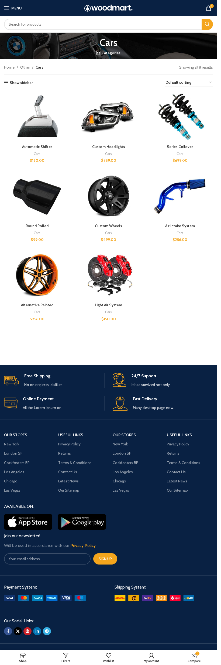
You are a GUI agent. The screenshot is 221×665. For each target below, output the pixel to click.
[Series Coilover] (180, 117)
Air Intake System (180, 225)
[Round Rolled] (37, 196)
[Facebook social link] (8, 631)
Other (25, 67)
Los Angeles (14, 471)
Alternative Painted (37, 305)
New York (11, 444)
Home (9, 67)
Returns (64, 453)
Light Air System (108, 305)
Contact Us (67, 471)
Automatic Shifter (37, 146)
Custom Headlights (108, 146)
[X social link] (18, 631)
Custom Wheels (108, 225)
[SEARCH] (207, 24)
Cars (37, 154)
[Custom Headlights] (108, 117)
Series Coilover (180, 146)
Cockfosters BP (17, 462)
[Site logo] (108, 7)
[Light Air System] (108, 275)
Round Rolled (37, 225)
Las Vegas (12, 490)
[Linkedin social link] (37, 631)
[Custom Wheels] (108, 196)
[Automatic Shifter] (37, 117)
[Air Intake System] (180, 196)
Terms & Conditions (75, 462)
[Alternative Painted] (37, 275)
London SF (13, 453)
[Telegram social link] (47, 631)
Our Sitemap (68, 490)
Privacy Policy (69, 444)
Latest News (68, 481)
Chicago (11, 481)
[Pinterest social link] (27, 631)
